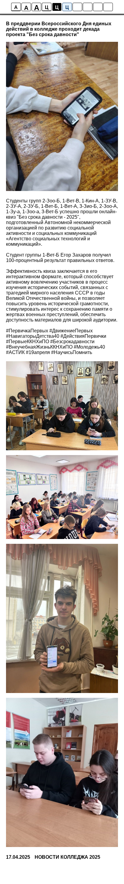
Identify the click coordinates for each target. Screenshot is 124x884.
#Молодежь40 (89, 347)
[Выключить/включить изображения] (77, 7)
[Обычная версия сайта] (108, 7)
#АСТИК (15, 352)
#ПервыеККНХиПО (27, 341)
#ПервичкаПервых (27, 330)
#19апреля (38, 352)
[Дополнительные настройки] (98, 7)
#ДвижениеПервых (71, 330)
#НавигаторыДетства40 (32, 336)
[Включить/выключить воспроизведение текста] (87, 7)
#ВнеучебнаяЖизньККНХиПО (39, 347)
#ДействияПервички (83, 336)
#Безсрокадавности (72, 341)
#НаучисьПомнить (71, 352)
